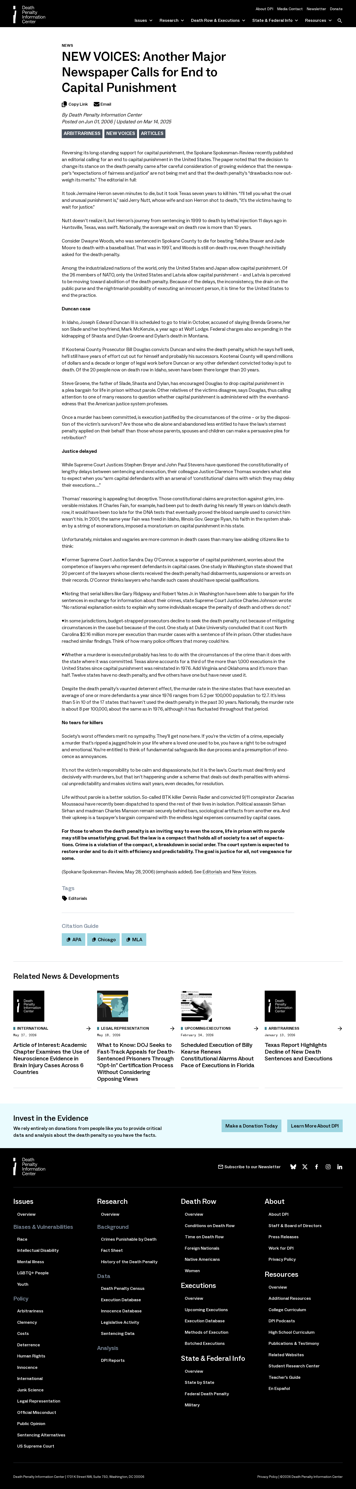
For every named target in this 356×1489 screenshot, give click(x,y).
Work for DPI (281, 1248)
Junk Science (30, 1390)
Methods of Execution (206, 1332)
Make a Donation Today (251, 1126)
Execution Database (121, 1299)
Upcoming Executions (206, 1309)
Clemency (27, 1322)
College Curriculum (287, 1309)
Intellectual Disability (38, 1250)
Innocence (27, 1367)
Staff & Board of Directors (295, 1225)
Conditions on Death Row (210, 1225)
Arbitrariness (82, 133)
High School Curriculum (292, 1332)
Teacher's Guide (285, 1377)
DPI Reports (113, 1360)
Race (22, 1239)
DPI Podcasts (282, 1321)
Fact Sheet (112, 1250)
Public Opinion (31, 1423)
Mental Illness (30, 1261)
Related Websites (286, 1354)
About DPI (264, 9)
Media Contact (290, 9)
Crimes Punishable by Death (128, 1239)
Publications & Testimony (294, 1343)
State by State (199, 1382)
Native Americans (202, 1259)
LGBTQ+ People (33, 1273)
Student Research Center (294, 1366)
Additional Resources (290, 1298)
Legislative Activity (120, 1322)
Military (192, 1405)
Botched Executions (205, 1343)
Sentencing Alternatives (41, 1435)
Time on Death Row (204, 1236)
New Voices (120, 133)
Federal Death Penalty (207, 1393)
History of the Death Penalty (129, 1261)
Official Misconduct (36, 1412)
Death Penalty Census (123, 1288)
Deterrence (28, 1345)
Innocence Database (121, 1311)
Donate (336, 9)
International (30, 1378)
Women (192, 1270)
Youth (22, 1284)
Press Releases (284, 1236)
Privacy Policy (282, 1259)
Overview (26, 1214)
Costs (23, 1333)
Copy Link (78, 104)
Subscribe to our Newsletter (252, 1166)
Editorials (212, 872)
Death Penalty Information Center (105, 115)
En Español (279, 1388)
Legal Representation (38, 1401)
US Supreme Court (35, 1446)
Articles (152, 133)
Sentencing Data (117, 1333)
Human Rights (31, 1356)
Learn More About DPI (315, 1126)
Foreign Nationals (202, 1248)
